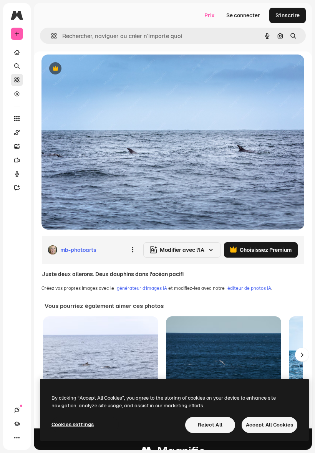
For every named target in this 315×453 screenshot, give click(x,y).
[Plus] (17, 438)
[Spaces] (17, 132)
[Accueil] (17, 52)
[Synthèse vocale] (17, 174)
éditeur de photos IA (249, 288)
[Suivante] (302, 354)
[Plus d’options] (132, 250)
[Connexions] (17, 410)
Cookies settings (72, 424)
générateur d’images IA (142, 288)
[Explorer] (17, 94)
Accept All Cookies (269, 425)
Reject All (210, 425)
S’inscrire (287, 15)
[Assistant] (17, 188)
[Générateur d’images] (17, 146)
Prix (209, 15)
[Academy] (17, 424)
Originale (92, 69)
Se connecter (243, 15)
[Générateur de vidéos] (17, 160)
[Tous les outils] (17, 118)
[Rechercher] (17, 66)
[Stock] (17, 80)
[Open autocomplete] (50, 36)
